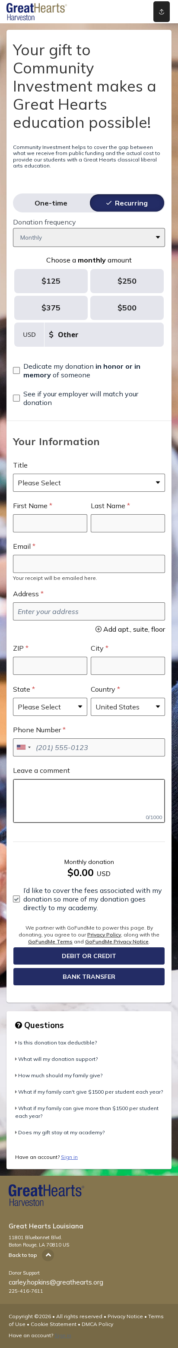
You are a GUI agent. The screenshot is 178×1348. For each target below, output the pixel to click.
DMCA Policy (97, 1324)
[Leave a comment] (89, 801)
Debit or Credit (89, 956)
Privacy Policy (104, 934)
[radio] (51, 203)
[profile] (129, 11)
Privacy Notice (125, 1316)
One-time (51, 203)
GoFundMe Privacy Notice (117, 941)
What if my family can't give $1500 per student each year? (90, 1092)
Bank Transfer (89, 977)
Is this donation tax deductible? (57, 1042)
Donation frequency (44, 222)
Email (22, 546)
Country (103, 689)
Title (20, 465)
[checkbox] (89, 370)
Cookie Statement (53, 1324)
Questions (43, 1025)
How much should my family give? (60, 1075)
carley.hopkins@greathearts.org (56, 1282)
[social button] (161, 11)
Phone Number (37, 729)
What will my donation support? (58, 1059)
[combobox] (23, 747)
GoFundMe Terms (50, 941)
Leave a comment (41, 770)
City (97, 648)
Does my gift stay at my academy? (61, 1132)
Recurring (131, 203)
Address (26, 593)
